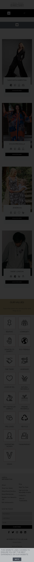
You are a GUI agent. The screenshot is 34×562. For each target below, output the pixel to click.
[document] (17, 281)
